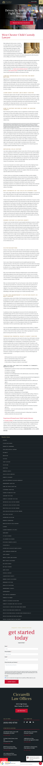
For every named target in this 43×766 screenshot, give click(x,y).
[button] (20, 761)
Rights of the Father (8, 585)
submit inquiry (12, 681)
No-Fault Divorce (7, 566)
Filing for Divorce (7, 443)
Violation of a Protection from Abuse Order (14, 606)
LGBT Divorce (6, 554)
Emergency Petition (8, 582)
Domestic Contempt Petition (10, 498)
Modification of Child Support (11, 523)
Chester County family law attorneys (20, 68)
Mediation (5, 455)
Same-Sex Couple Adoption (9, 486)
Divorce (5, 440)
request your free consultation (21, 22)
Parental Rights (7, 471)
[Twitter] (27, 722)
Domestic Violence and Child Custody (12, 603)
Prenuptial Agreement (8, 446)
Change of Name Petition (9, 492)
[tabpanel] (11, 734)
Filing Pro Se (6, 545)
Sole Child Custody (8, 514)
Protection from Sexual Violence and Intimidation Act (17, 613)
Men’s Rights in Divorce (9, 560)
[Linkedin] (33, 722)
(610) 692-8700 (10, 722)
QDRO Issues (6, 569)
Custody (5, 458)
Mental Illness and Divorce (10, 557)
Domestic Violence (7, 477)
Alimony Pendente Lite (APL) (10, 529)
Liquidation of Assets (8, 576)
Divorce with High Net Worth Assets (12, 548)
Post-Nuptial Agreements (9, 594)
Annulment (5, 532)
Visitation (5, 464)
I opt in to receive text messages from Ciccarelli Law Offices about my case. (21, 677)
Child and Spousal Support (10, 449)
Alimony (5, 526)
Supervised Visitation (8, 517)
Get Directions (21, 710)
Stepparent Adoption (8, 489)
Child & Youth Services (9, 474)
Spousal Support (7, 572)
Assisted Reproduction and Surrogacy (13, 480)
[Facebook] (24, 722)
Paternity (5, 452)
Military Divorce (7, 563)
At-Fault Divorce (7, 535)
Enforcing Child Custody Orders (11, 501)
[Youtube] (30, 722)
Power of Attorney (8, 597)
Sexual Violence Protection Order (12, 619)
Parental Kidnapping (8, 520)
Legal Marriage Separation (9, 551)
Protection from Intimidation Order (12, 616)
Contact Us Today (4, 760)
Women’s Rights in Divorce (9, 579)
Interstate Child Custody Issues (11, 505)
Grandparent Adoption (9, 483)
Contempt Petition (8, 495)
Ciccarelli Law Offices (9, 420)
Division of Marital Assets (10, 542)
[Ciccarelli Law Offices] (7, 2)
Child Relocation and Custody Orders (12, 511)
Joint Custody (6, 461)
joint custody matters (13, 70)
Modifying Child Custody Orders (11, 508)
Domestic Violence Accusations (11, 600)
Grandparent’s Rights (8, 588)
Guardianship (6, 591)
